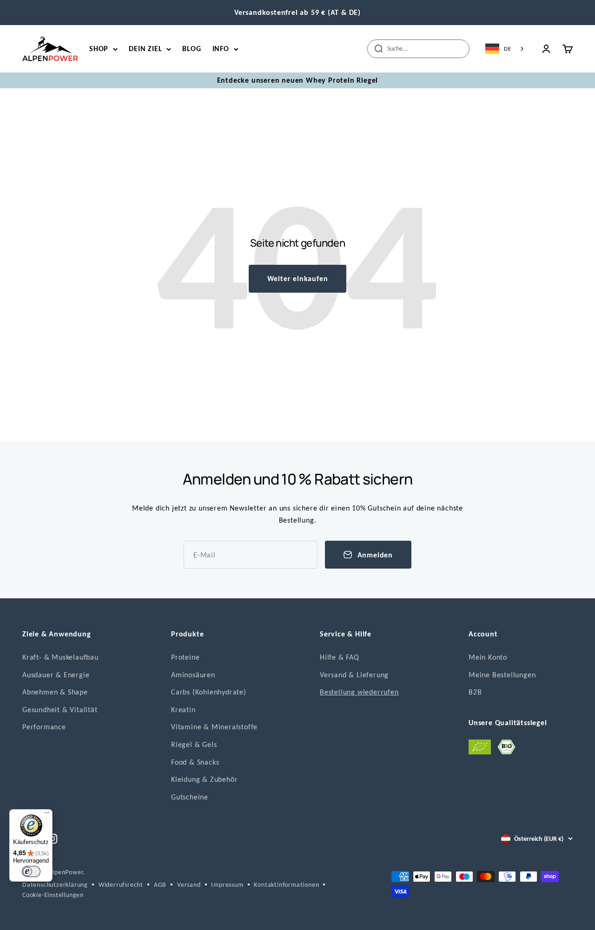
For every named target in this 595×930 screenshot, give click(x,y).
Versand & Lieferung (354, 674)
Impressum (227, 885)
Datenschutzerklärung (55, 885)
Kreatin (183, 709)
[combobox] (505, 49)
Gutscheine (189, 796)
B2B (475, 692)
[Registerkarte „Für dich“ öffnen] (16, 916)
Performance (44, 726)
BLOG (191, 48)
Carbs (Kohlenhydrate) (208, 692)
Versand (189, 885)
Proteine (185, 657)
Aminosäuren (193, 674)
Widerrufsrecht (121, 885)
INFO (220, 48)
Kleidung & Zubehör (204, 779)
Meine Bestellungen (502, 674)
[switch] (31, 871)
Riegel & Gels (194, 744)
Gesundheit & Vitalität (60, 709)
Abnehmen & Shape (55, 692)
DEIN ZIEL (145, 48)
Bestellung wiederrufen (359, 692)
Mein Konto (488, 657)
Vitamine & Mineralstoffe (214, 726)
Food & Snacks (195, 762)
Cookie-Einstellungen (53, 895)
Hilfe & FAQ (339, 657)
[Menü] (47, 814)
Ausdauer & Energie (55, 674)
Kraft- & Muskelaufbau (60, 657)
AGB (160, 885)
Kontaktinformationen (286, 885)
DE (507, 48)
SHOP (98, 48)
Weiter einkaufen (297, 278)
